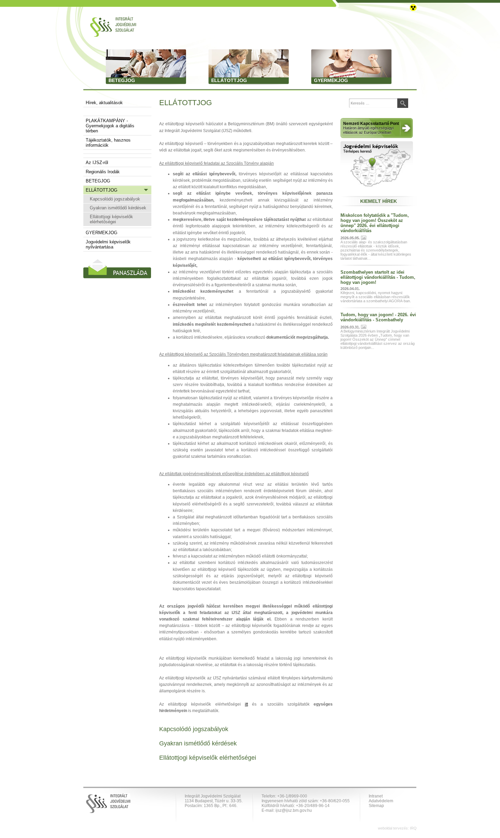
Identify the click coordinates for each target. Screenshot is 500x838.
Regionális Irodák (103, 171)
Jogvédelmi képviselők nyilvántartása (108, 244)
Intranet (376, 796)
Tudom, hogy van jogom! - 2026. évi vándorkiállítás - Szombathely (378, 317)
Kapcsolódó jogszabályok (115, 199)
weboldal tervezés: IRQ (397, 828)
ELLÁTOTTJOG (101, 190)
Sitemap (376, 805)
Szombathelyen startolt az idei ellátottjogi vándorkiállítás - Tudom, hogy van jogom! (377, 277)
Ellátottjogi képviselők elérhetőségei (111, 219)
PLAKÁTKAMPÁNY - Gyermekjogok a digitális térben (110, 125)
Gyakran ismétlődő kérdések (118, 207)
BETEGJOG (98, 180)
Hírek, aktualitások (104, 102)
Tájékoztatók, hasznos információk (108, 143)
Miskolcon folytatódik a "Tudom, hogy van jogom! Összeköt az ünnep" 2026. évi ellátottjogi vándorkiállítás (374, 223)
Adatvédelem (381, 801)
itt (246, 704)
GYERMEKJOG (101, 232)
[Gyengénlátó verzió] (413, 7)
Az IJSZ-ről (97, 162)
